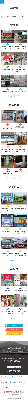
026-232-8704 (15, 371)
